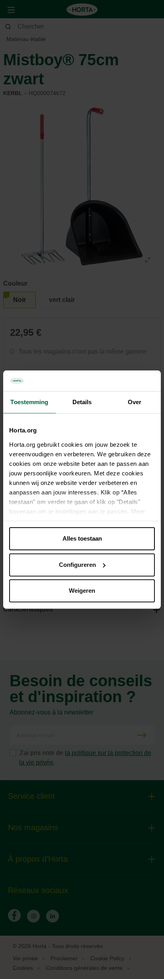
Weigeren (82, 590)
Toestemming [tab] (29, 402)
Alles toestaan (82, 538)
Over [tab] (134, 402)
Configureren (77, 564)
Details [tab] (82, 402)
